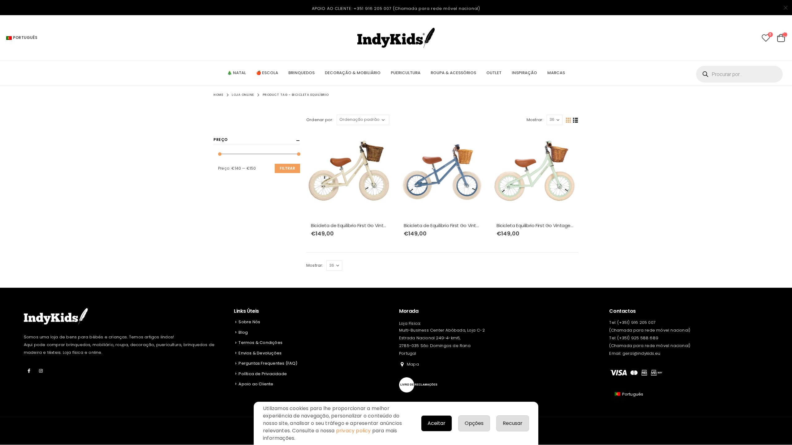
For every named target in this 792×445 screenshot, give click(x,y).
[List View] (576, 120)
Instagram (40, 370)
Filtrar (287, 168)
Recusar (513, 423)
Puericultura (405, 73)
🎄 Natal (236, 73)
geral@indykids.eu (641, 353)
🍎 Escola (267, 73)
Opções (474, 423)
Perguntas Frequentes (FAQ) (268, 363)
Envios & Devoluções (260, 353)
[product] (349, 174)
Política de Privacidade (263, 374)
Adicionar (382, 141)
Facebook (29, 370)
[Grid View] (568, 120)
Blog (243, 332)
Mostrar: (535, 120)
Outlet (493, 73)
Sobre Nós (249, 322)
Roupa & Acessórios (453, 73)
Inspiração (524, 73)
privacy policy (353, 430)
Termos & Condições (260, 342)
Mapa (413, 364)
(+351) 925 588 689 (637, 338)
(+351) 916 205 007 (636, 322)
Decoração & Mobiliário (353, 73)
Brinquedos (301, 73)
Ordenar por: (319, 120)
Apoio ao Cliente (256, 384)
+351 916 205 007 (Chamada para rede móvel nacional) (417, 8)
